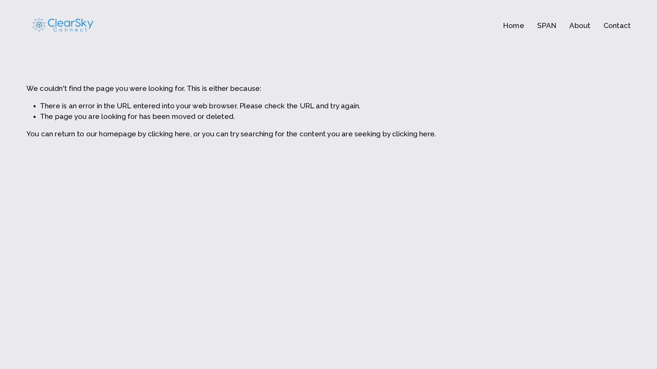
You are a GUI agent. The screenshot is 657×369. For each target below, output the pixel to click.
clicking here (169, 134)
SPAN (546, 26)
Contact (617, 26)
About (579, 26)
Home (513, 26)
